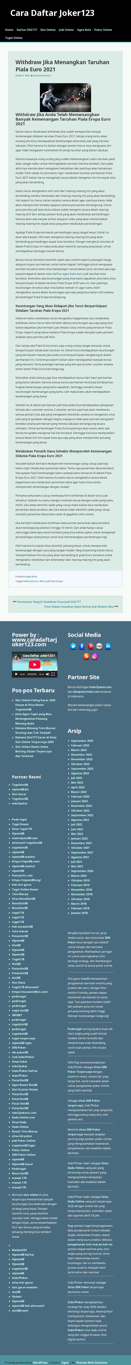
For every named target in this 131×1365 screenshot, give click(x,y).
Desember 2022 (81, 806)
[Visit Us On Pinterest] (90, 650)
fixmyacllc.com (22, 875)
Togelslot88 (20, 785)
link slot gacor (22, 885)
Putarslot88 (20, 936)
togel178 (18, 913)
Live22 (85, 979)
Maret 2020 (78, 876)
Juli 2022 (76, 824)
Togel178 (18, 959)
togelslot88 (20, 847)
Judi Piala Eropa (54, 581)
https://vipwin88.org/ (26, 880)
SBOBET (17, 1015)
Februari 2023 (80, 796)
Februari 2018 (80, 908)
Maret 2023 (78, 792)
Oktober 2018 (80, 899)
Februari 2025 (80, 745)
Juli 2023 (76, 778)
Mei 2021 (77, 866)
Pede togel (19, 819)
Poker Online (103, 30)
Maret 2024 (78, 750)
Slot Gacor (19, 794)
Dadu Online (20, 1127)
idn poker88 (20, 1052)
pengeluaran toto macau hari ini (90, 1244)
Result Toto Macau (25, 1131)
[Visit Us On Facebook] (81, 650)
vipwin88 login (22, 1043)
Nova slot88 (20, 1173)
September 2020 (82, 871)
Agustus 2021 (80, 857)
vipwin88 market (23, 857)
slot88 (16, 978)
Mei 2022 (77, 834)
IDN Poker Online (24, 1155)
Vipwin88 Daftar (23, 1255)
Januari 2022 (79, 838)
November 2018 (81, 894)
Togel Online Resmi (25, 889)
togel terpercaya (23, 1038)
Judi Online (66, 30)
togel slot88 (20, 1010)
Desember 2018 (81, 890)
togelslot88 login (23, 1145)
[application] (34, 664)
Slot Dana (18, 982)
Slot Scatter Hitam (25, 1089)
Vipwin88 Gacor (22, 1164)
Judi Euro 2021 (36, 581)
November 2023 (81, 759)
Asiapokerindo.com (86, 692)
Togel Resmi (20, 824)
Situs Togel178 (22, 829)
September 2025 (82, 741)
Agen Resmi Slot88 (24, 1085)
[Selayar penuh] (53, 674)
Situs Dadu (19, 1122)
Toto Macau (20, 894)
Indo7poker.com (101, 687)
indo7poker (19, 803)
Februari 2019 (80, 885)
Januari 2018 (79, 913)
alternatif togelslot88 (27, 843)
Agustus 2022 (80, 820)
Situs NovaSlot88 (23, 899)
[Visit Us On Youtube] (99, 650)
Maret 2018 (78, 904)
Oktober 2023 (80, 764)
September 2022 (82, 815)
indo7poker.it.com (24, 1113)
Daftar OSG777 (27, 30)
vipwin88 (18, 852)
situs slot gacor (22, 1282)
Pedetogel (19, 1169)
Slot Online (48, 30)
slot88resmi (20, 1310)
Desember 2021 (81, 843)
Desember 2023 (81, 755)
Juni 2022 (77, 829)
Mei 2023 (77, 782)
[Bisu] (47, 674)
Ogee (65, 1362)
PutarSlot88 (20, 1080)
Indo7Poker (20, 1076)
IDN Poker (19, 1047)
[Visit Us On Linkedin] (108, 650)
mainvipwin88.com (25, 838)
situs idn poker (22, 1136)
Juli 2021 (76, 862)
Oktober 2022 (80, 810)
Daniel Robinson (42, 75)
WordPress (40, 1362)
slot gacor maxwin (24, 1287)
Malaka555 (19, 1250)
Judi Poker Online (23, 1141)
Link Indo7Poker (23, 1057)
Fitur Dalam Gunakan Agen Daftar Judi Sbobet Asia (79, 606)
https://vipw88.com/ (26, 861)
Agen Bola (84, 30)
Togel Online (14, 38)
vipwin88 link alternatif (28, 1306)
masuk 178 (19, 1178)
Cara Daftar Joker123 (52, 12)
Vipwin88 (18, 833)
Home (9, 30)
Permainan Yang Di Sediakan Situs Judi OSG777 (49, 602)
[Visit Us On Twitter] (73, 650)
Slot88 (16, 945)
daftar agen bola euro (68, 274)
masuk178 (19, 1187)
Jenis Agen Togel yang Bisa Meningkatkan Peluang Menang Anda (33, 718)
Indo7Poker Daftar (25, 1071)
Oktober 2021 (80, 848)
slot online (31, 1195)
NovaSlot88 (20, 903)
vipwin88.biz (20, 789)
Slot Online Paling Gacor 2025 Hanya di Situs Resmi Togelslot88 (35, 704)
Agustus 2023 (80, 773)
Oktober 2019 (80, 880)
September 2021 (82, 852)
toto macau (20, 931)
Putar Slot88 (20, 1103)
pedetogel (19, 996)
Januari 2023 (79, 801)
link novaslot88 (22, 926)
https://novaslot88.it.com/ (30, 992)
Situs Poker (19, 1061)
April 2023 (77, 787)
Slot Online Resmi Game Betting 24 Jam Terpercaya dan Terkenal (33, 751)
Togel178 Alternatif (25, 987)
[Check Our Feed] (86, 660)
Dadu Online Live (23, 1117)
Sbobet (17, 1296)
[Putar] (16, 674)
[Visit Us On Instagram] (95, 660)
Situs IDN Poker (78, 1287)
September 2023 (82, 769)
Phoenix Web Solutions (91, 1362)
